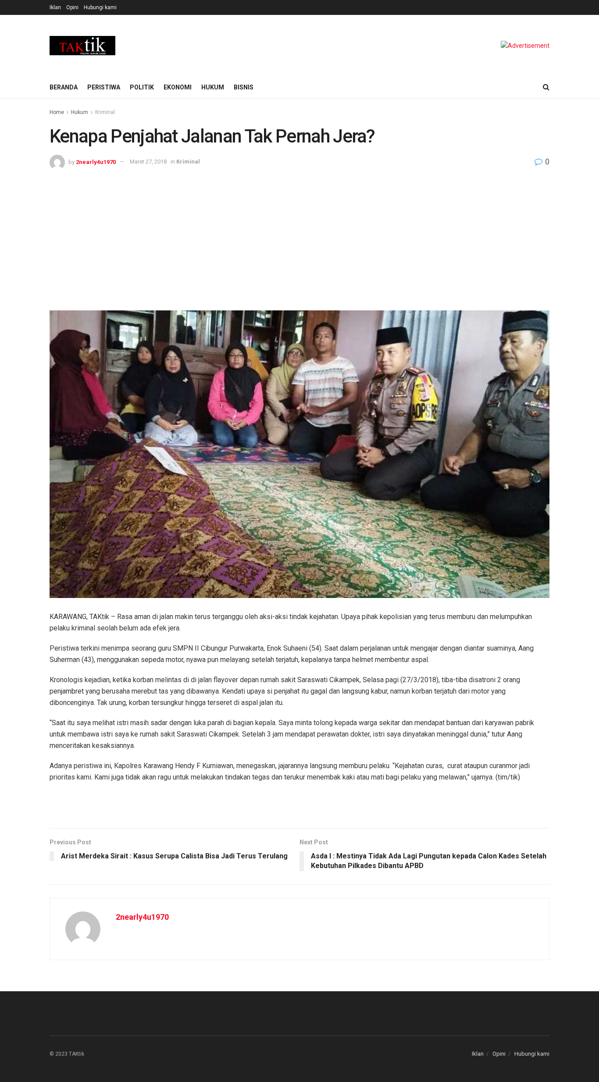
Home (57, 112)
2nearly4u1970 (96, 161)
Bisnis (243, 87)
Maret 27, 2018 (148, 161)
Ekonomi (178, 87)
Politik (142, 87)
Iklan (55, 7)
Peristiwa (103, 87)
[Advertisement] (299, 235)
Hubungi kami (100, 7)
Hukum (212, 87)
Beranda (64, 87)
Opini (72, 7)
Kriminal (105, 112)
